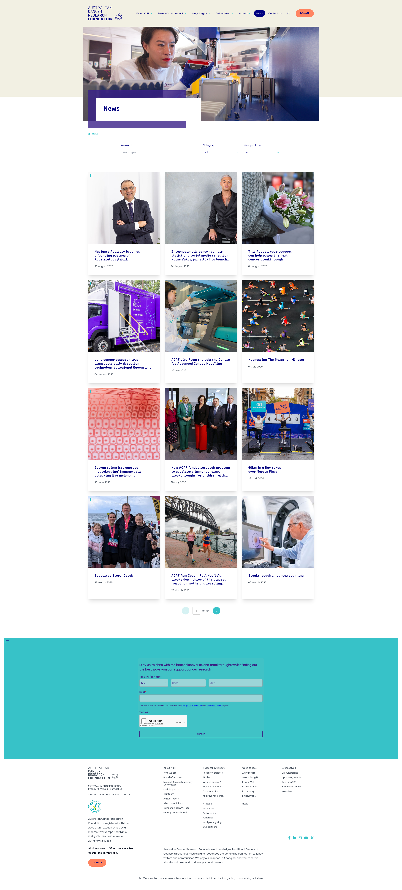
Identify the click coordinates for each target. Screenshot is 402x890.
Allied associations (173, 803)
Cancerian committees (176, 808)
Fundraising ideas (291, 786)
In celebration (249, 786)
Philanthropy (249, 795)
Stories (206, 777)
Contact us (275, 13)
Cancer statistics (212, 791)
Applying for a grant (214, 795)
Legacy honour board (175, 812)
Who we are (170, 772)
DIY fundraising (290, 772)
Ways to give (199, 13)
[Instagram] (300, 837)
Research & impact (214, 768)
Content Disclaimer (205, 878)
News (259, 13)
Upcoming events (291, 777)
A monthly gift (250, 777)
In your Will (248, 782)
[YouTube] (306, 837)
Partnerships (209, 813)
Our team (168, 794)
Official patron (171, 789)
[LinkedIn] (294, 837)
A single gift (248, 772)
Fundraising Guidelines (251, 878)
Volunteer (287, 791)
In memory (248, 791)
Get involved (223, 13)
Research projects (213, 772)
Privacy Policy (227, 878)
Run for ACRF (289, 782)
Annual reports (171, 798)
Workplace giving (212, 822)
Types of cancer (212, 786)
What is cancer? (212, 782)
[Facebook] (289, 838)
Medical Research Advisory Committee (178, 783)
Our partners (210, 826)
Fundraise (208, 817)
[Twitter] (312, 837)
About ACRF (142, 13)
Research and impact (170, 13)
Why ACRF (208, 808)
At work (243, 13)
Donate (304, 13)
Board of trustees (172, 777)
